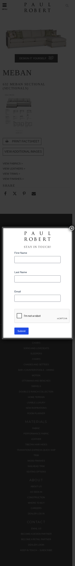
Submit (21, 331)
